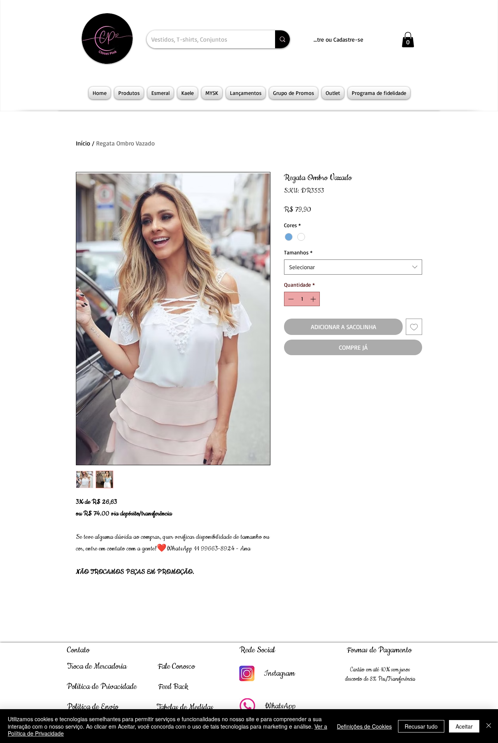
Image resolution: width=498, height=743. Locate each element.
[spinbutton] (302, 299)
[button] (408, 39)
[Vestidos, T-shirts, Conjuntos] (282, 39)
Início (83, 143)
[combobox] (353, 267)
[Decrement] (290, 299)
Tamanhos (298, 252)
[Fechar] (488, 726)
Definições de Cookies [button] (364, 726)
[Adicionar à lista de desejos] (414, 327)
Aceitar (464, 726)
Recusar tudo (421, 726)
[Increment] (314, 299)
